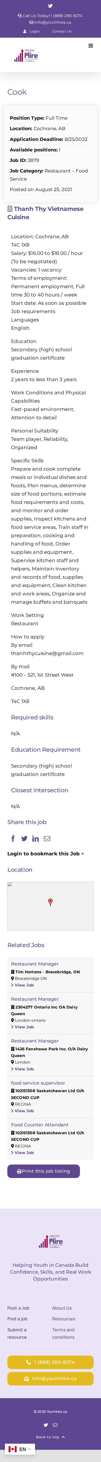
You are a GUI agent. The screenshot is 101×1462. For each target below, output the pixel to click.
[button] (50, 902)
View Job (23, 985)
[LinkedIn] (35, 838)
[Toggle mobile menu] (91, 45)
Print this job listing (46, 1171)
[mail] (55, 1425)
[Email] (47, 838)
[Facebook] (13, 838)
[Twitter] (24, 838)
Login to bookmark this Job (43, 854)
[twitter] (46, 1425)
